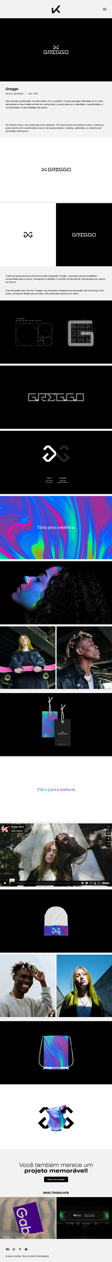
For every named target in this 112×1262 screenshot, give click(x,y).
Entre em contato (56, 1179)
